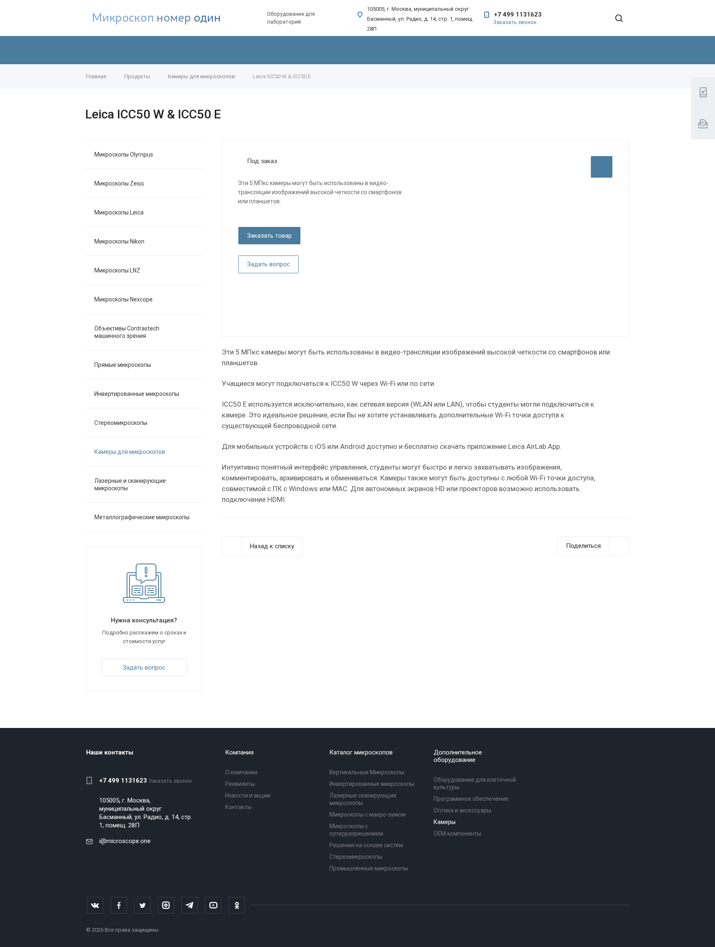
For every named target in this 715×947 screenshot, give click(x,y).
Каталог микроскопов (361, 752)
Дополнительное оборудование (458, 756)
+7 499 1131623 (518, 14)
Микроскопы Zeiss (119, 183)
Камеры (445, 822)
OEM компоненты (457, 833)
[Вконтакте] (95, 905)
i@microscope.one (125, 841)
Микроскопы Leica (119, 212)
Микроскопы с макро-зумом (367, 814)
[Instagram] (166, 905)
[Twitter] (142, 905)
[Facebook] (118, 905)
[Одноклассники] (236, 905)
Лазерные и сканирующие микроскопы (130, 484)
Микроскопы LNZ (117, 270)
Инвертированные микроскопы (136, 393)
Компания (239, 752)
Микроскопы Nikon (119, 241)
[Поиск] (619, 19)
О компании (241, 772)
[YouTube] (213, 905)
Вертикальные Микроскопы (366, 772)
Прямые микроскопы (122, 364)
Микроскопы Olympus (123, 154)
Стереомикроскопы (120, 422)
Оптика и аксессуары (462, 810)
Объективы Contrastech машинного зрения (126, 332)
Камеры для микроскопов (129, 451)
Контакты (238, 807)
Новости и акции (247, 795)
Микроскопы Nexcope (123, 299)
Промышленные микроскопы (368, 868)
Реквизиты (240, 784)
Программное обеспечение (471, 798)
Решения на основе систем (366, 845)
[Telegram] (189, 905)
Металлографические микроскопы (142, 517)
